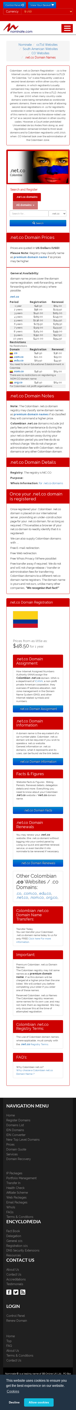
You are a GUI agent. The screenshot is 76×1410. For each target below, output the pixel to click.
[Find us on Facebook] (9, 1291)
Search (39, 223)
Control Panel (15, 1315)
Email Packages (16, 1202)
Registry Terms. (35, 1044)
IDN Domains (15, 1130)
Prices (10, 1144)
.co (15, 353)
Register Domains (18, 1120)
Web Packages (16, 1197)
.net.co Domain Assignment (38, 709)
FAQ (9, 1345)
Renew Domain (16, 1320)
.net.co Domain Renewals (38, 863)
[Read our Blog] (23, 1291)
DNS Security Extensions (22, 1250)
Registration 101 (17, 1245)
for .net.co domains (51, 483)
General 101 (14, 1241)
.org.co (17, 382)
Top (9, 1341)
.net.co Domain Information (38, 761)
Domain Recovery (18, 1159)
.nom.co (18, 371)
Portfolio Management (21, 1178)
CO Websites (40, 53)
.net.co (14, 296)
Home (10, 1115)
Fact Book (13, 1231)
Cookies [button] (13, 1391)
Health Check (15, 1188)
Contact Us (13, 1274)
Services (12, 1154)
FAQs (10, 1212)
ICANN (39, 681)
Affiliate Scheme (17, 1192)
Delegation (13, 1236)
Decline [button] (14, 1402)
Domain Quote (16, 1149)
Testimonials (14, 1284)
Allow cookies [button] (39, 1402)
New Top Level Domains (23, 1139)
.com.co (18, 356)
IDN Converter (16, 1135)
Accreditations (16, 1279)
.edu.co (18, 360)
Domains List (15, 1125)
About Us (12, 1269)
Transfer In (13, 1183)
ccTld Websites (47, 44)
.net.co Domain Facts (38, 810)
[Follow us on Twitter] (16, 1291)
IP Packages (14, 1173)
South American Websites (40, 49)
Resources (13, 1255)
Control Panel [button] (13, 5)
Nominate (25, 44)
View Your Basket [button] (40, 5)
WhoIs (10, 1207)
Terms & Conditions (19, 1217)
